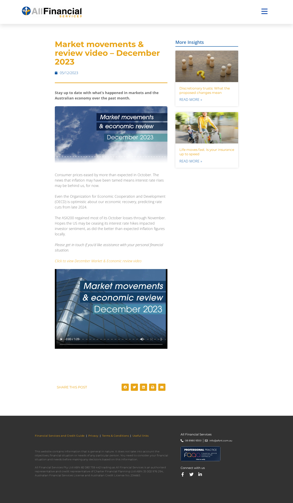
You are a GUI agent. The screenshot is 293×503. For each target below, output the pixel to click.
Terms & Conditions (115, 435)
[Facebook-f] (183, 474)
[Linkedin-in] (200, 474)
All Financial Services (196, 434)
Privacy (93, 435)
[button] (125, 387)
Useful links (141, 435)
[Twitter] (191, 474)
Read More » (190, 99)
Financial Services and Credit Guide (60, 435)
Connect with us (193, 468)
